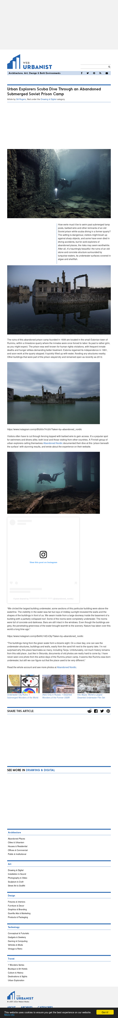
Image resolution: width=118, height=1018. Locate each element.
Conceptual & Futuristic (18, 933)
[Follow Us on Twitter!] (87, 73)
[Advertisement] (59, 25)
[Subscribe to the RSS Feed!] (100, 73)
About (11, 1007)
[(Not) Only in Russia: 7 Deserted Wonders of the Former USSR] (58, 684)
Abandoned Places (16, 838)
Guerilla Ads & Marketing (19, 913)
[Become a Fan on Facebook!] (81, 73)
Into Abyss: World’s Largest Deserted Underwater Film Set (91, 696)
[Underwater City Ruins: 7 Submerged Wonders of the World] (23, 684)
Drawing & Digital (48, 99)
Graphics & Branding (17, 909)
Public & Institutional (17, 854)
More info (9, 1014)
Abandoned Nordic (53, 443)
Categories (45, 1007)
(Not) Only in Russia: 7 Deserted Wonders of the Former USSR (57, 696)
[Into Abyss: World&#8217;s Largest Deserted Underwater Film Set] (93, 684)
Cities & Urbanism (16, 842)
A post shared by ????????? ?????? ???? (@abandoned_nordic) (43, 598)
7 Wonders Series (16, 964)
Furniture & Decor (16, 905)
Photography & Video (17, 877)
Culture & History (15, 972)
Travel (11, 958)
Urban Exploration (16, 980)
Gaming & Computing (17, 941)
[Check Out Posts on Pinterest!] (94, 73)
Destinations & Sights (17, 976)
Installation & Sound (17, 873)
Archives (27, 1007)
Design (33, 73)
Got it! (105, 1012)
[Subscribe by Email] (106, 73)
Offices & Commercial (18, 850)
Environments (53, 73)
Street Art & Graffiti (16, 885)
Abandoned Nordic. (66, 667)
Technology (14, 927)
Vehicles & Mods (15, 944)
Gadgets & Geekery (17, 937)
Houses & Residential (17, 846)
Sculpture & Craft (15, 881)
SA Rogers (21, 99)
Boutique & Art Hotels (17, 968)
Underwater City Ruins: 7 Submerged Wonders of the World (22, 696)
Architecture (16, 73)
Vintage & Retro (15, 948)
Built (42, 73)
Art (26, 73)
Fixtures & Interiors (16, 901)
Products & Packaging (18, 917)
